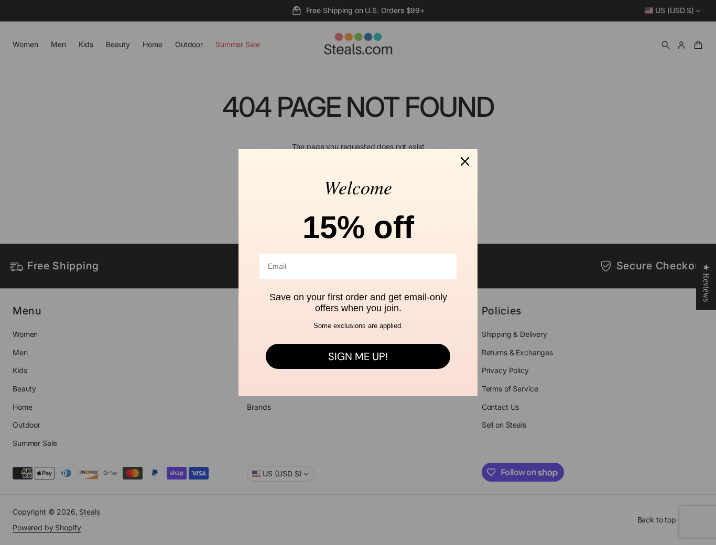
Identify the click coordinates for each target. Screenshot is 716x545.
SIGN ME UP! (358, 356)
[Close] (465, 161)
